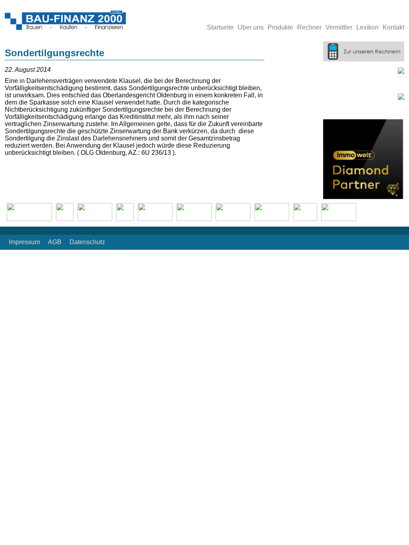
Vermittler (339, 27)
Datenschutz (87, 242)
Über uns (251, 27)
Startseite (220, 27)
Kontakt (393, 27)
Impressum (24, 242)
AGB (55, 242)
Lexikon (367, 27)
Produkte (280, 27)
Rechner (309, 27)
